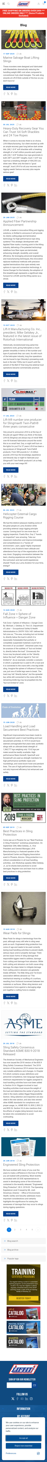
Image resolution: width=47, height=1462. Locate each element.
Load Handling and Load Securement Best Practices (21, 728)
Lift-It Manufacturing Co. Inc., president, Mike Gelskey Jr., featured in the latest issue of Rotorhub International (22, 334)
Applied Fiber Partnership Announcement (20, 223)
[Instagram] (31, 1399)
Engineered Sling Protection (21, 1164)
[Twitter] (13, 1398)
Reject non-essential (23, 1446)
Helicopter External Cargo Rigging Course (20, 515)
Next (38, 1230)
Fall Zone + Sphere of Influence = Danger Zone (19, 615)
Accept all (23, 1438)
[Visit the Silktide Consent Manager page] (38, 1453)
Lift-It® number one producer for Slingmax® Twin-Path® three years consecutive (22, 423)
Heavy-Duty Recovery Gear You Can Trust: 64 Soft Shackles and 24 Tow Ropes (23, 132)
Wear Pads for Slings (16, 933)
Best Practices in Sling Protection (18, 832)
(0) (20, 54)
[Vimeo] (27, 1399)
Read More (10, 87)
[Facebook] (17, 1399)
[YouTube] (22, 1399)
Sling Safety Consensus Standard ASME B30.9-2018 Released (21, 1051)
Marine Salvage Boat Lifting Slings (21, 59)
